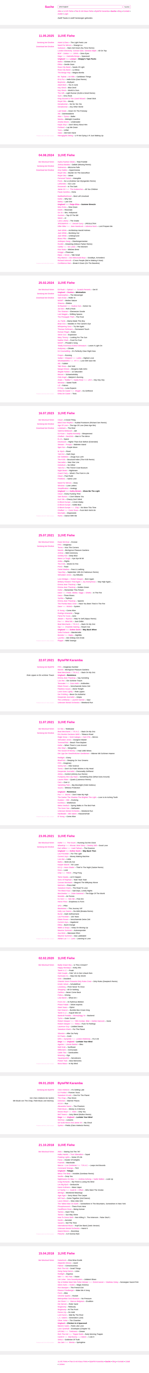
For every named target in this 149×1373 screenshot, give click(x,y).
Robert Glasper (77, 579)
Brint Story (81, 845)
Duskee (70, 292)
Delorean (61, 1101)
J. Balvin (82, 1337)
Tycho (60, 1018)
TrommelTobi (63, 743)
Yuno (60, 130)
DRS (60, 1039)
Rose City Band (64, 67)
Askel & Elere (63, 42)
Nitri (59, 1277)
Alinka (60, 774)
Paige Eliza (74, 204)
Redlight (61, 758)
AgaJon (61, 1044)
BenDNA (69, 436)
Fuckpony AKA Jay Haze (68, 777)
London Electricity (65, 51)
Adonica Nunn (91, 226)
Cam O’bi (86, 737)
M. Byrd (61, 451)
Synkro (60, 1125)
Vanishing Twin (64, 785)
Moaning (61, 1055)
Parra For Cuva (64, 616)
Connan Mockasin (65, 882)
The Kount (71, 843)
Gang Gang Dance (65, 1271)
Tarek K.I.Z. (62, 970)
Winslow (61, 383)
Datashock (62, 1260)
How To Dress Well (65, 1217)
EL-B (60, 439)
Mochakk (61, 513)
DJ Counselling (64, 351)
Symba (60, 598)
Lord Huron (62, 1315)
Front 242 (61, 1002)
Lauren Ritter (63, 780)
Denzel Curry (77, 224)
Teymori (69, 619)
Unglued (61, 59)
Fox (59, 621)
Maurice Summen (65, 930)
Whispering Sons (64, 326)
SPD (59, 906)
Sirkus (60, 1340)
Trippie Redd (78, 1334)
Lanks (78, 358)
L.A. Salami (62, 1318)
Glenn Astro (62, 1285)
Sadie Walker (98, 1179)
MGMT (60, 301)
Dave (60, 593)
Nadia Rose (78, 380)
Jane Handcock (77, 226)
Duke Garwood (77, 893)
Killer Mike (62, 226)
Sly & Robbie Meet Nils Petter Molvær (73, 1282)
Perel (60, 1293)
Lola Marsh (62, 998)
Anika (60, 561)
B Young (61, 610)
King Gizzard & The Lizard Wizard (71, 99)
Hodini (72, 1285)
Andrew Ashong (84, 1179)
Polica (60, 995)
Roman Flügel (63, 332)
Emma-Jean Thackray (67, 585)
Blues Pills (62, 239)
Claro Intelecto (63, 1090)
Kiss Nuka (62, 249)
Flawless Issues (64, 689)
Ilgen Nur (61, 447)
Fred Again (76, 582)
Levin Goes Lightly (65, 692)
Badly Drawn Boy (65, 965)
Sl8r (67, 800)
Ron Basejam (63, 1288)
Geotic (60, 1220)
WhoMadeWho (64, 361)
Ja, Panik (61, 321)
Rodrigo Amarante (65, 613)
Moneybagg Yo (79, 1016)
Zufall (60, 14)
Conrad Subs (78, 51)
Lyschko (61, 638)
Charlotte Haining (72, 627)
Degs (60, 56)
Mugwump (62, 1307)
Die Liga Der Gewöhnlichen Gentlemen (73, 753)
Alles (60, 11)
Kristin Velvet (63, 984)
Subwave (61, 48)
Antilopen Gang (64, 241)
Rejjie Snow (62, 737)
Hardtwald (62, 814)
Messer (61, 374)
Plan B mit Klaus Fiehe (84, 11)
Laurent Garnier (78, 700)
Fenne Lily (62, 1312)
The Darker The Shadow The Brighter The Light (77, 797)
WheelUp (61, 845)
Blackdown (62, 908)
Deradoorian (63, 104)
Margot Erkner (63, 369)
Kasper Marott (63, 865)
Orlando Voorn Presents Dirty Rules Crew (74, 981)
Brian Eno (62, 324)
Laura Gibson (63, 1201)
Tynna (66, 116)
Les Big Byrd (63, 1185)
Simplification (63, 488)
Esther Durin (75, 630)
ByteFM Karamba (102, 11)
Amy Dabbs (62, 170)
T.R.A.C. (76, 624)
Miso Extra (62, 207)
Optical (70, 290)
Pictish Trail (62, 1061)
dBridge (61, 1193)
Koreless (61, 803)
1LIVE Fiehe (68, 11)
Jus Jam (61, 1342)
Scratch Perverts (84, 290)
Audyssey (62, 348)
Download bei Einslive (45, 47)
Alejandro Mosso (64, 1263)
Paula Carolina (64, 192)
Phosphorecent (64, 1206)
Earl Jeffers (62, 848)
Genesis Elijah (90, 51)
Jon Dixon (62, 1301)
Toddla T (68, 380)
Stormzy (61, 1120)
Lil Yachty (61, 1190)
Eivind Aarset (98, 1282)
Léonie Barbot (71, 1044)
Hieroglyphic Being (65, 136)
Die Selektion (63, 457)
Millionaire (62, 1050)
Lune (73, 939)
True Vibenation (76, 1154)
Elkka (60, 64)
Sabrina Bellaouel (65, 431)
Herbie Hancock (98, 1021)
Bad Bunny (72, 1337)
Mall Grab (62, 1047)
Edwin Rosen (63, 686)
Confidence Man (64, 263)
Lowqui (73, 59)
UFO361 (61, 1331)
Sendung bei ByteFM (45, 667)
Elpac (60, 255)
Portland (61, 127)
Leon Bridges (63, 579)
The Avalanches (76, 189)
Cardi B (73, 1190)
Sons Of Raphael (65, 880)
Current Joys (63, 856)
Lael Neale (62, 111)
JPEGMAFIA (63, 224)
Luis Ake (61, 681)
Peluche (61, 1234)
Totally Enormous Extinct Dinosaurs (72, 346)
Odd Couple (62, 973)
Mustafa (61, 896)
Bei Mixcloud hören (46, 162)
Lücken (62, 1364)
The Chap (62, 1098)
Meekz (75, 593)
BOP (60, 53)
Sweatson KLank (64, 1095)
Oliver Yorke (63, 1320)
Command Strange (65, 1168)
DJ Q (60, 867)
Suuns (60, 788)
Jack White (62, 230)
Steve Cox (62, 335)
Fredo (68, 593)
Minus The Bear (64, 1174)
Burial (60, 914)
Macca (60, 1165)
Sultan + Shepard (65, 358)
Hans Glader (69, 867)
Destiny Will (92, 845)
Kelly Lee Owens (64, 911)
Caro (60, 782)
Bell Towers (62, 1114)
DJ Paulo (61, 1036)
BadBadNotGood (64, 196)
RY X (76, 361)
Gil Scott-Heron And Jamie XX (70, 1123)
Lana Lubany (63, 221)
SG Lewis (71, 247)
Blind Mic (69, 621)
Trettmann (73, 1331)
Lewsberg (62, 987)
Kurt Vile (61, 499)
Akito (60, 1152)
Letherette (62, 184)
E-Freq (60, 388)
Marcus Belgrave (77, 1301)
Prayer (60, 355)
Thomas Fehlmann (65, 329)
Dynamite (67, 1039)
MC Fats (68, 1277)
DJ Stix (60, 729)
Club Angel (62, 377)
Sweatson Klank (64, 888)
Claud (60, 420)
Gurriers (61, 215)
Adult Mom (62, 85)
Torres (60, 547)
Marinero (61, 885)
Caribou (61, 992)
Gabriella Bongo (73, 56)
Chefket (61, 436)
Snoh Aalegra (75, 737)
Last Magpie (63, 314)
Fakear (60, 1266)
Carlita (60, 247)
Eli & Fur (61, 79)
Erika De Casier (64, 391)
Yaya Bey (61, 572)
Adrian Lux (62, 939)
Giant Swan (62, 1007)
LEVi (90, 380)
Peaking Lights (64, 1157)
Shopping (61, 990)
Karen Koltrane (64, 1187)
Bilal (87, 1021)
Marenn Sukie (63, 1326)
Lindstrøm (62, 428)
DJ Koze (61, 434)
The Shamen (63, 311)
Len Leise (62, 1279)
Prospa (69, 445)
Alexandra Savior (65, 1106)
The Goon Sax (63, 808)
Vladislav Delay (112, 1282)
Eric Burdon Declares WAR (69, 734)
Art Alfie (71, 77)
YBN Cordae (80, 1021)
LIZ (59, 385)
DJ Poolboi (62, 1093)
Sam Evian (62, 298)
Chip (77, 508)
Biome (67, 795)
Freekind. (61, 479)
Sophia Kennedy (73, 434)
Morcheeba (62, 893)
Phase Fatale (63, 1005)
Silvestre (61, 1033)
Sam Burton (62, 497)
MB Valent (72, 814)
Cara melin (74, 683)
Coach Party (63, 473)
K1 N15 (61, 899)
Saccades (62, 462)
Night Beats (62, 470)
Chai (59, 873)
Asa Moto (61, 933)
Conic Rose (73, 510)
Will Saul (61, 1198)
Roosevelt (62, 187)
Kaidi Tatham (76, 848)
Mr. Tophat (62, 77)
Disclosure (62, 442)
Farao (60, 1160)
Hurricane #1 (63, 976)
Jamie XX (61, 189)
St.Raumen (62, 306)
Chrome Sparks (64, 1296)
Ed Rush (61, 290)
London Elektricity (83, 1039)
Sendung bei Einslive (45, 42)
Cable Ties (62, 1053)
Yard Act (61, 454)
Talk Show (62, 366)
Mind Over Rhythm (65, 423)
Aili (59, 114)
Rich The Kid (63, 1268)
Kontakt (126, 11)
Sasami (61, 1223)
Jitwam (60, 619)
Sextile (60, 1176)
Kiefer (60, 199)
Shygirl (78, 391)
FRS (59, 545)
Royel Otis (62, 101)
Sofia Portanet (63, 632)
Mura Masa (62, 1064)
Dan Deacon (63, 1010)
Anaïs (60, 380)
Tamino (61, 1212)
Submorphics (63, 295)
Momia (71, 1342)
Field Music (62, 1109)
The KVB (61, 460)
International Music (65, 1226)
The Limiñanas (64, 700)
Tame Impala (63, 877)
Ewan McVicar (63, 542)
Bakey (60, 202)
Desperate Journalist (66, 697)
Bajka (71, 635)
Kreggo (61, 252)
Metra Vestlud (63, 806)
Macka (60, 119)
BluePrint (61, 760)
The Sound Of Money (66, 751)
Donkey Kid (62, 556)
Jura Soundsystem (74, 1279)
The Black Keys (64, 891)
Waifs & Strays (64, 928)
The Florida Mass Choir (67, 604)
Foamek (61, 1163)
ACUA (60, 1103)
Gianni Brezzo (63, 1231)
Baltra (60, 62)
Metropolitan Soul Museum (68, 1299)
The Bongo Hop (64, 73)
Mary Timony (63, 337)
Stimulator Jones (64, 575)
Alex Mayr (62, 748)
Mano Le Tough (64, 558)
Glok (59, 979)
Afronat (73, 845)
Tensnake (61, 683)
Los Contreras (71, 1165)
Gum (60, 96)
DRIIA (75, 53)
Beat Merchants (64, 624)
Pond (60, 181)
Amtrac (60, 553)
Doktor (66, 53)
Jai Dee (61, 309)
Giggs (81, 593)
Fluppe (60, 641)
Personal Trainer (64, 178)
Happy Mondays (64, 968)
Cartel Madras (63, 569)
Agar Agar (62, 1195)
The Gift (61, 93)
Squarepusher (63, 1058)
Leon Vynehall (63, 1329)
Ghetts (88, 593)
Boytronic (61, 82)
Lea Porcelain (63, 854)
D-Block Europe (64, 502)
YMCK (68, 873)
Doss (60, 870)
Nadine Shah (63, 340)
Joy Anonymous (89, 582)
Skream (61, 445)
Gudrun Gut (76, 306)
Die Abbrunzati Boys (77, 258)
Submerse (62, 167)
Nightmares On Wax (66, 1179)
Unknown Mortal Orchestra (68, 703)
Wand (60, 218)
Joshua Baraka (64, 165)
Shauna (61, 303)
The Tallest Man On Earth (68, 1204)
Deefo (60, 210)
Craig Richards (64, 1182)
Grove (66, 255)
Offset (80, 1190)
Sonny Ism (62, 766)
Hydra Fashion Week (66, 162)
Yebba (77, 1024)
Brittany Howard (64, 582)
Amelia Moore (63, 122)
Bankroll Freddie (64, 1016)
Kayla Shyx (62, 125)
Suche (49, 6)
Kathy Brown (75, 491)
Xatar (60, 133)
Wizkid (69, 606)
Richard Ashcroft (64, 260)
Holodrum (62, 465)
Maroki (60, 550)
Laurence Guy (63, 1027)
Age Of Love (63, 425)
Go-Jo (60, 213)
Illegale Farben (64, 372)
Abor (60, 116)
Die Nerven (62, 1304)
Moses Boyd (63, 1112)
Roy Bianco (62, 258)
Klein (74, 1112)
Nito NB (71, 899)
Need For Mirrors (64, 45)
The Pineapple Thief (66, 317)
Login (66, 14)
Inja (59, 627)
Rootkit (60, 244)
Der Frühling (63, 694)
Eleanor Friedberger (66, 1290)
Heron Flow (62, 902)
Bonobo (61, 635)
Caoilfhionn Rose (65, 1209)
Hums (60, 516)
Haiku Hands (63, 1154)
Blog (120, 11)
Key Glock (62, 88)
